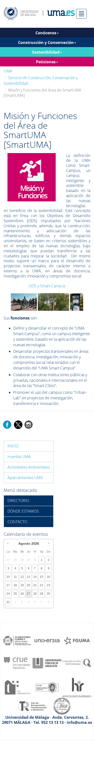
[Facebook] (7, 424)
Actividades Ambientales (28, 467)
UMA (8, 71)
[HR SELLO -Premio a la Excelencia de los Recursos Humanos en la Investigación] (76, 687)
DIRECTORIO (18, 500)
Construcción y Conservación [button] (46, 42)
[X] (18, 424)
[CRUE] (17, 662)
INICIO (13, 446)
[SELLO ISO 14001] (47, 687)
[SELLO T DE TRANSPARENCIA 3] (17, 687)
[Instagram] (29, 424)
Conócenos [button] (45, 32)
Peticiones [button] (46, 61)
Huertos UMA (19, 456)
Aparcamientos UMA (25, 477)
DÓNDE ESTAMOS (23, 511)
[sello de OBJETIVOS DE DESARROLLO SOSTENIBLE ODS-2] (17, 640)
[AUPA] (47, 662)
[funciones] (31, 176)
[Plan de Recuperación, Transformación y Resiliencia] (32, 705)
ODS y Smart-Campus (47, 286)
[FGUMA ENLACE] (76, 640)
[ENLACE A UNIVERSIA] (47, 640)
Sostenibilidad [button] (46, 52)
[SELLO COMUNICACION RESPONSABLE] (76, 662)
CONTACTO (17, 521)
